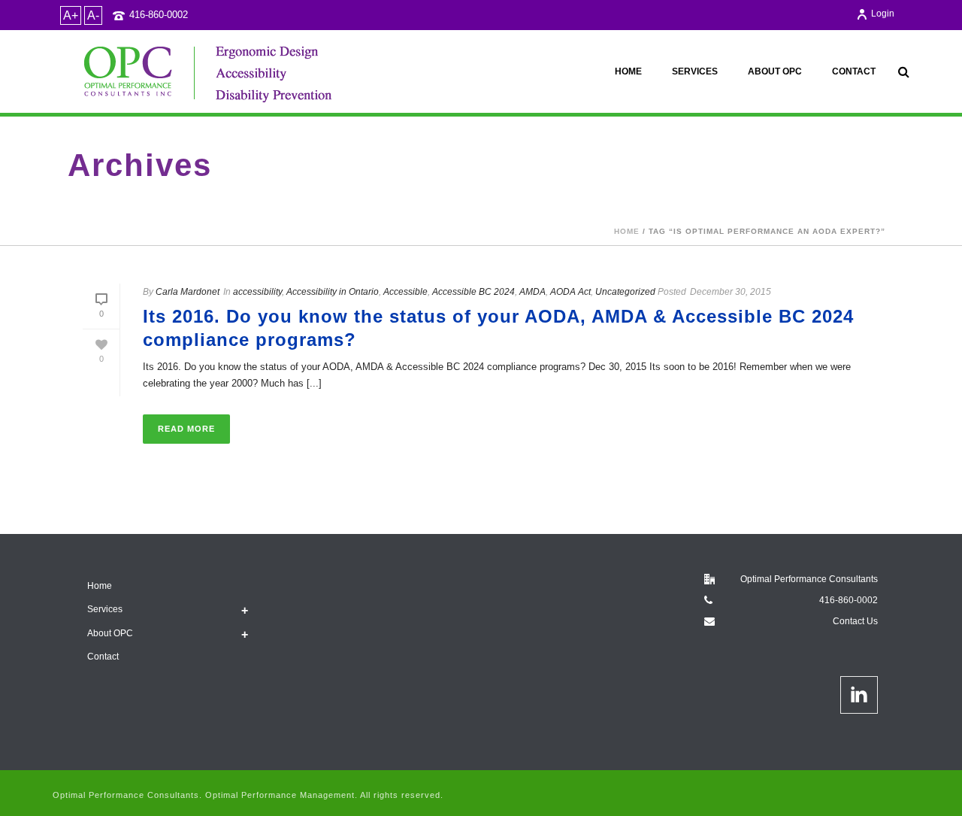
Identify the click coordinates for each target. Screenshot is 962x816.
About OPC (775, 71)
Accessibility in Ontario (332, 292)
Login (882, 13)
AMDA (532, 292)
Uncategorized (625, 292)
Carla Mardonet (187, 292)
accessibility (257, 292)
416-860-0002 (158, 14)
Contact (854, 71)
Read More (186, 428)
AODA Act (570, 292)
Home (628, 71)
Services (695, 71)
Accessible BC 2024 (473, 292)
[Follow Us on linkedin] (859, 695)
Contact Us (855, 621)
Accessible (405, 292)
